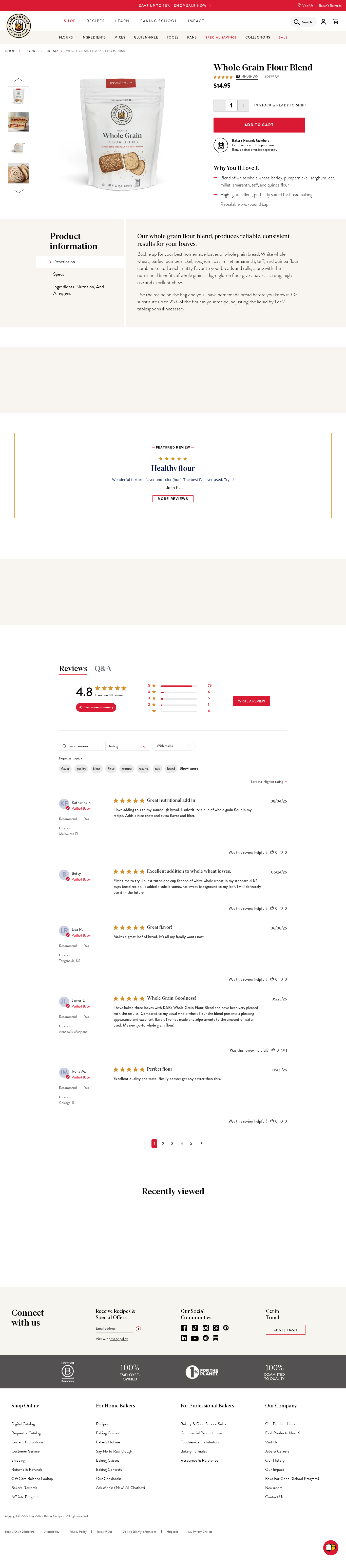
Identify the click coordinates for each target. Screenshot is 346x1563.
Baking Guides (107, 1433)
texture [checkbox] (127, 768)
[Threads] (216, 1328)
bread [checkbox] (171, 768)
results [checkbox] (143, 768)
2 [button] (163, 1144)
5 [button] (191, 1144)
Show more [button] (189, 768)
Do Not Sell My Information (139, 1531)
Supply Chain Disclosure (19, 1531)
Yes (86, 819)
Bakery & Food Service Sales (203, 1424)
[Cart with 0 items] (335, 21)
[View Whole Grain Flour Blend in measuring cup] (18, 147)
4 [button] (182, 1144)
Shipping (18, 1460)
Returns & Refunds (26, 1469)
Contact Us (274, 1497)
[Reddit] (206, 1338)
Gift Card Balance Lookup (32, 1479)
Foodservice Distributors (200, 1442)
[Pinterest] (226, 1328)
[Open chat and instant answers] (330, 1547)
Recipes (96, 21)
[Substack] (216, 1338)
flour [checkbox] (111, 768)
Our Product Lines (280, 1424)
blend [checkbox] (97, 768)
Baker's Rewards (24, 1488)
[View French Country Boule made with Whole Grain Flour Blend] (18, 173)
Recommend (68, 819)
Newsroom (273, 1488)
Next (18, 191)
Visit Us (307, 5)
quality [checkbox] (81, 768)
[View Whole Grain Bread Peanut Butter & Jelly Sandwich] (18, 122)
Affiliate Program (25, 1497)
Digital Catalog (23, 1424)
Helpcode (172, 1531)
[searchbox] (81, 746)
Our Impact (274, 1469)
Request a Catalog (26, 1433)
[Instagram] (206, 1328)
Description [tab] (64, 261)
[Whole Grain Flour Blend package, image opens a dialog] (121, 136)
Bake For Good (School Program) (292, 1479)
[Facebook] (184, 1328)
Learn (122, 21)
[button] (180, 686)
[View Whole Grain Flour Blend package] (18, 96)
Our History (274, 1460)
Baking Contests (109, 1469)
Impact (196, 21)
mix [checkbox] (157, 768)
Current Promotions (27, 1442)
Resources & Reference (199, 1460)
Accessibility (51, 1531)
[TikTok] (195, 1328)
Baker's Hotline (108, 1442)
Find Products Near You (284, 1433)
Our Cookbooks (109, 1479)
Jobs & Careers (277, 1451)
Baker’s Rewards (330, 5)
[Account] (323, 21)
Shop (70, 21)
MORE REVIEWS (173, 499)
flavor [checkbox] (65, 768)
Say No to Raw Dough (114, 1451)
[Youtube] (195, 1339)
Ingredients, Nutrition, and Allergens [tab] (78, 290)
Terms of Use (104, 1531)
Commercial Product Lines (202, 1433)
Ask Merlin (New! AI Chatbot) (120, 1488)
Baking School (159, 21)
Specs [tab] (58, 274)
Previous (18, 80)
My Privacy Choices (200, 1531)
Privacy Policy (78, 1531)
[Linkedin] (184, 1338)
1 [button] (154, 1144)
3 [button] (172, 1144)
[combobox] (127, 746)
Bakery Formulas (194, 1451)
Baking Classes (107, 1460)
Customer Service (25, 1451)
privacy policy (118, 1339)
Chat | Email (286, 1330)
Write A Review (251, 701)
